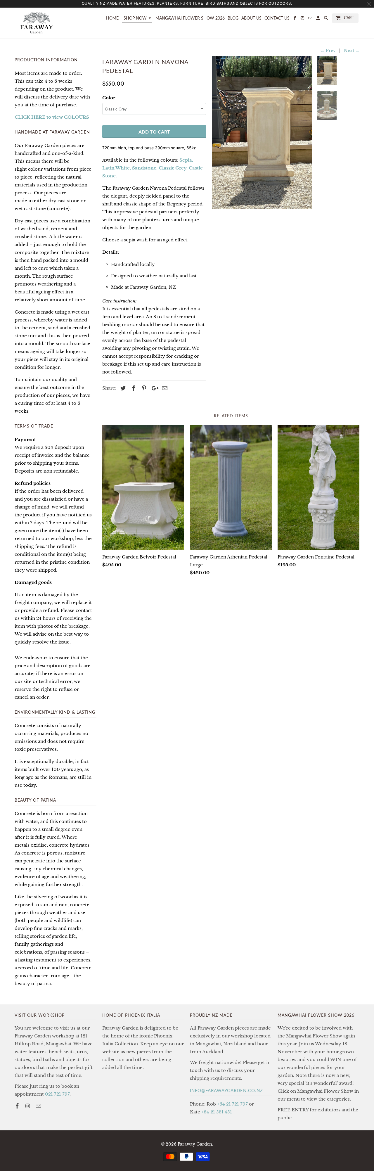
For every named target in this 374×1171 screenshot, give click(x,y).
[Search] (326, 19)
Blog (233, 18)
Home (112, 18)
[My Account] (318, 19)
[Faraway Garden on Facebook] (18, 1106)
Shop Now (137, 17)
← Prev (328, 50)
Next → (351, 50)
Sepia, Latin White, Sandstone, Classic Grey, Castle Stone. (152, 168)
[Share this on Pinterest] (143, 388)
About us (251, 18)
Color (108, 98)
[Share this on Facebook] (132, 388)
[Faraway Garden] (36, 23)
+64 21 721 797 (232, 1104)
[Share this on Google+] (153, 388)
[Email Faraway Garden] (39, 1106)
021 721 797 (57, 1094)
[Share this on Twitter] (122, 388)
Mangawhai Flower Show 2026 (190, 18)
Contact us (277, 18)
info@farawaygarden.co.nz (226, 1090)
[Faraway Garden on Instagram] (28, 1106)
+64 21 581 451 (216, 1112)
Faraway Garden (195, 1144)
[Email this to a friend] (164, 388)
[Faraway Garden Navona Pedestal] (262, 132)
